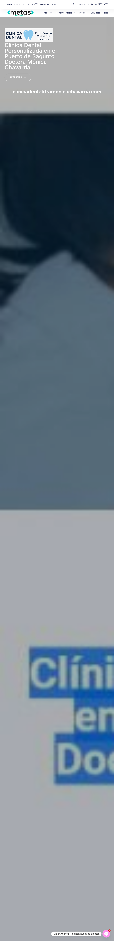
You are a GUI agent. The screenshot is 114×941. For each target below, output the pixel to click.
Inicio (46, 12)
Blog (106, 12)
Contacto (95, 12)
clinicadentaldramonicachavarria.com (57, 91)
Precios (83, 12)
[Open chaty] (106, 934)
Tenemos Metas (64, 12)
